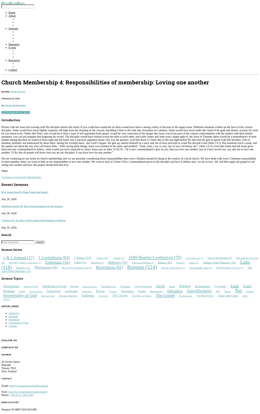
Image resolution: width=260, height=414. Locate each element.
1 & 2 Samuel (18, 257)
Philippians (46, 267)
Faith (235, 286)
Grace (247, 286)
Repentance (156, 291)
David (160, 286)
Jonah (180, 262)
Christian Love (9, 177)
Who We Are (23, 18)
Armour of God (31, 286)
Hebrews (118, 262)
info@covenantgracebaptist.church (28, 385)
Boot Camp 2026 (25, 50)
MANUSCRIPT (20, 112)
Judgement (53, 291)
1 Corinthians (54, 257)
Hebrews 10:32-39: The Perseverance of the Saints (32, 206)
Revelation (109, 267)
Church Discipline (194, 258)
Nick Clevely (18, 91)
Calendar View (24, 57)
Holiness (9, 291)
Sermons (13, 28)
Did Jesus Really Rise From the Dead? (24, 192)
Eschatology (202, 286)
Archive (20, 34)
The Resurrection (204, 296)
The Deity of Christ (141, 295)
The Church (120, 295)
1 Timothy (118, 258)
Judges (194, 263)
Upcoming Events (26, 53)
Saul (218, 291)
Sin (238, 290)
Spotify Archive (24, 38)
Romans (142, 267)
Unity (245, 295)
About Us (13, 313)
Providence (127, 291)
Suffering (88, 295)
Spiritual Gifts (47, 296)
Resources (14, 60)
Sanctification (199, 290)
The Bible (103, 296)
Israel (22, 291)
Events (12, 47)
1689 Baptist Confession (155, 257)
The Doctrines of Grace (229, 268)
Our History (22, 25)
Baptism (74, 286)
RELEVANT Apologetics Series (77, 268)
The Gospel (165, 295)
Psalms (142, 291)
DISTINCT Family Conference (25, 263)
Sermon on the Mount (173, 268)
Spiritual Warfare (68, 295)
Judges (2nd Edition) (219, 262)
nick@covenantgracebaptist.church (27, 391)
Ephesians (57, 262)
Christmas (125, 286)
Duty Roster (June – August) (32, 66)
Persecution (87, 291)
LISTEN (6, 112)
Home (11, 12)
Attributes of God (54, 286)
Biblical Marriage (90, 287)
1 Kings (82, 258)
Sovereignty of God (20, 295)
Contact (12, 69)
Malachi (23, 267)
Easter (172, 286)
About (12, 15)
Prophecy (113, 291)
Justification (71, 291)
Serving (227, 291)
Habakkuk (97, 263)
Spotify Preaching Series (29, 41)
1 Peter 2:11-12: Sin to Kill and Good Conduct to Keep (33, 220)
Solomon (250, 291)
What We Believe (25, 22)
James (165, 262)
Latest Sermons (24, 31)
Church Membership (15, 105)
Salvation (175, 291)
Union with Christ (228, 295)
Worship (6, 299)
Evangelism (220, 286)
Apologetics (11, 286)
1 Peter (102, 257)
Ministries (13, 44)
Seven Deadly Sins (200, 267)
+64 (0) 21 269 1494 (21, 395)
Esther (80, 262)
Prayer (100, 291)
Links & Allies (24, 63)
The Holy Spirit (185, 296)
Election (184, 286)
